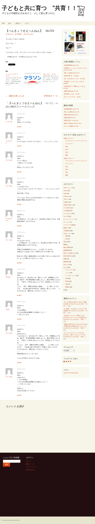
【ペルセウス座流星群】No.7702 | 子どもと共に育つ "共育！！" (75, 310)
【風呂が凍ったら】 (15, 96)
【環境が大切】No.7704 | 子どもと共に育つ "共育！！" (75, 304)
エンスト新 (9, 121)
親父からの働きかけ (69, 253)
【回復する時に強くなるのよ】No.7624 (74, 324)
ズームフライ (69, 143)
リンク (27, 23)
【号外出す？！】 (51, 96)
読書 (64, 259)
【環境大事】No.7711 (69, 117)
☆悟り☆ (18, 23)
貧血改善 (66, 262)
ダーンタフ (66, 222)
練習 (66, 155)
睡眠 (64, 244)
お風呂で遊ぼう (68, 205)
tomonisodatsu (29, 34)
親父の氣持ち (67, 256)
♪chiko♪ (8, 309)
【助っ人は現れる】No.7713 (71, 73)
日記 (64, 241)
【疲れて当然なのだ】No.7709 (72, 123)
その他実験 (66, 210)
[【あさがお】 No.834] (52, 77)
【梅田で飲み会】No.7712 (70, 91)
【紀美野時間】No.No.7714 (71, 65)
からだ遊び (66, 208)
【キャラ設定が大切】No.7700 (72, 302)
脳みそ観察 (66, 247)
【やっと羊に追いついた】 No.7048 (74, 78)
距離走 (67, 287)
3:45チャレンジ (67, 188)
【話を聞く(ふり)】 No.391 (71, 94)
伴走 (66, 152)
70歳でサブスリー (68, 138)
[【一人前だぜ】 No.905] (32, 78)
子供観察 (19, 34)
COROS (65, 190)
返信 (20, 126)
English (65, 193)
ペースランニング (70, 275)
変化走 (67, 281)
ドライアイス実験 (68, 225)
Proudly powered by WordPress (11, 520)
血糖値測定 (66, 250)
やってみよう (67, 213)
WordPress (66, 196)
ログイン (28, 461)
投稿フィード (30, 464)
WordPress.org (30, 470)
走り (9, 23)
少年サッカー (67, 233)
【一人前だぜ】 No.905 (31, 83)
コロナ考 (66, 216)
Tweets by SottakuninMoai (70, 373)
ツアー (67, 272)
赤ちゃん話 (66, 264)
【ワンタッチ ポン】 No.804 (71, 97)
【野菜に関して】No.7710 (70, 120)
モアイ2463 (9, 160)
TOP (3, 23)
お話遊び (66, 202)
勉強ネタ (66, 228)
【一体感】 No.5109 (69, 309)
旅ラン (67, 149)
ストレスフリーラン (69, 219)
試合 (66, 146)
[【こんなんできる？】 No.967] (15, 79)
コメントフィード (31, 467)
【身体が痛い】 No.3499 (70, 76)
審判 (66, 236)
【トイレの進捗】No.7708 (70, 126)
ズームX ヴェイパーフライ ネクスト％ (76, 141)
